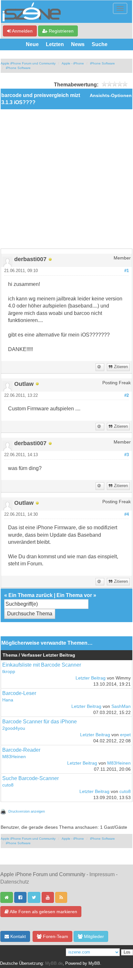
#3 (126, 455)
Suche (99, 44)
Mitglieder (93, 936)
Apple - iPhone (73, 63)
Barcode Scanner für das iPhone (39, 721)
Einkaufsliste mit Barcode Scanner (41, 665)
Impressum (102, 874)
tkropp (8, 671)
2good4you (13, 728)
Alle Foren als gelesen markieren (43, 911)
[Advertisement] (66, 178)
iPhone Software (102, 63)
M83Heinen (14, 756)
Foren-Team (55, 936)
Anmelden (22, 31)
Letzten (55, 44)
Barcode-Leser (19, 693)
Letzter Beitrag (91, 678)
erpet (125, 734)
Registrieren (60, 31)
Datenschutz (14, 882)
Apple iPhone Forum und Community (28, 63)
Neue (32, 44)
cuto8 (8, 785)
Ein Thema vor (74, 595)
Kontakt (17, 936)
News (78, 44)
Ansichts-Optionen (111, 95)
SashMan (121, 706)
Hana (7, 700)
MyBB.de (54, 963)
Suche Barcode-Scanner (30, 778)
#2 (126, 395)
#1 (126, 271)
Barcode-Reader (21, 750)
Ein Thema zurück (30, 595)
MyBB (94, 963)
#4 (126, 514)
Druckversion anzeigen (26, 811)
